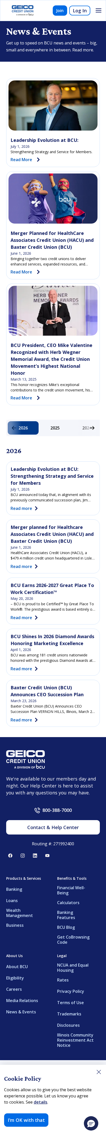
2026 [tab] (23, 428)
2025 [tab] (55, 428)
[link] (53, 105)
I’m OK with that (26, 1120)
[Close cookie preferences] (99, 1072)
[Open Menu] (98, 10)
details (40, 1102)
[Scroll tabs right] (92, 428)
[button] (91, 1123)
